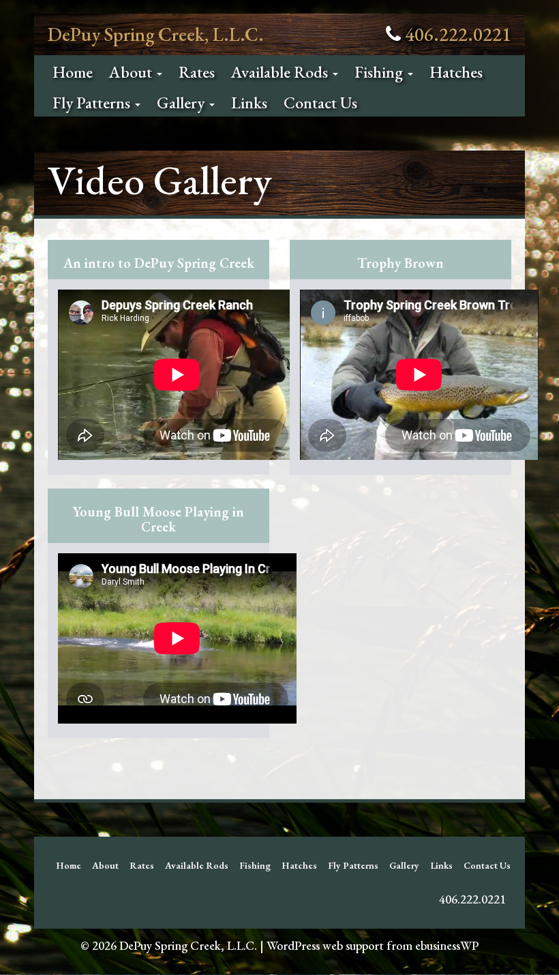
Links (249, 102)
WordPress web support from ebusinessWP (373, 945)
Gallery (182, 102)
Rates (197, 71)
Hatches (456, 71)
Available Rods (281, 71)
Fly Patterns (93, 102)
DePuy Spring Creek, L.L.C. (156, 34)
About (132, 71)
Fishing (380, 71)
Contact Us (320, 102)
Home (72, 71)
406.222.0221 (458, 34)
